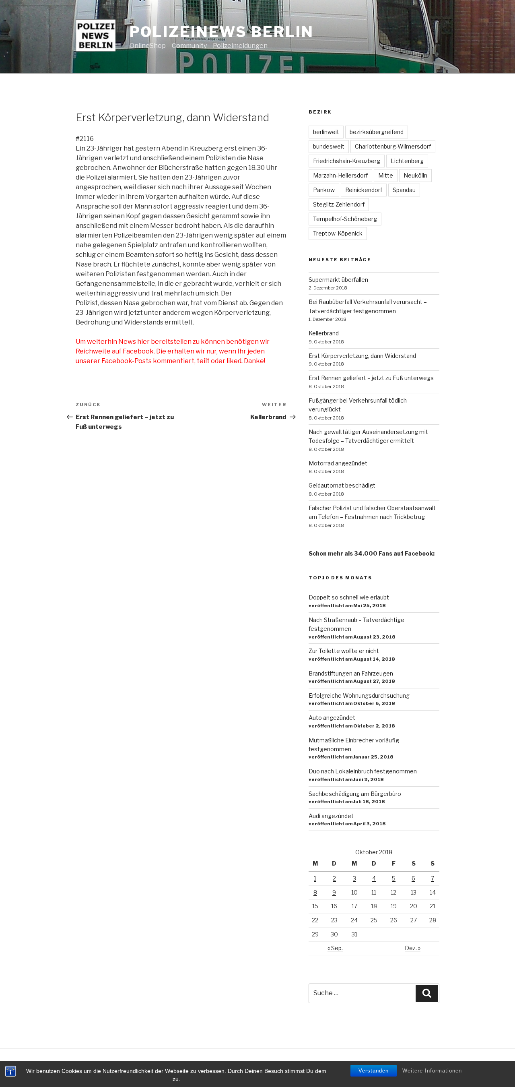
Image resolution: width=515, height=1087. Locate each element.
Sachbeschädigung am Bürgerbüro (355, 793)
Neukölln (415, 175)
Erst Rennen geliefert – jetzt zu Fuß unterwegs (371, 377)
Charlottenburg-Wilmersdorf (393, 146)
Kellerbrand (324, 333)
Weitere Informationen (432, 1071)
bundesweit (328, 146)
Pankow (324, 189)
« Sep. (335, 947)
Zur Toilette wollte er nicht (344, 650)
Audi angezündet (331, 815)
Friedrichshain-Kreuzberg (346, 160)
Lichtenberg (407, 160)
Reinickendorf (363, 189)
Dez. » (412, 947)
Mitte (385, 175)
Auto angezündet (332, 717)
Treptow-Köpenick (338, 233)
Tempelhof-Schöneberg (345, 218)
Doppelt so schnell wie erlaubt (349, 597)
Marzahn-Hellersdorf (340, 175)
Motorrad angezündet (338, 463)
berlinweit (326, 131)
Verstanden (373, 1071)
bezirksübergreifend (377, 131)
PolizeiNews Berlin (222, 32)
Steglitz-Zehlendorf (339, 204)
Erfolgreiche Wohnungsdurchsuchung (359, 695)
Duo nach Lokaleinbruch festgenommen (363, 771)
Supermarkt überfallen (338, 279)
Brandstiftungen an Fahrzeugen (351, 673)
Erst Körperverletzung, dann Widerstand (362, 355)
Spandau (404, 189)
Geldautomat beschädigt (342, 485)
